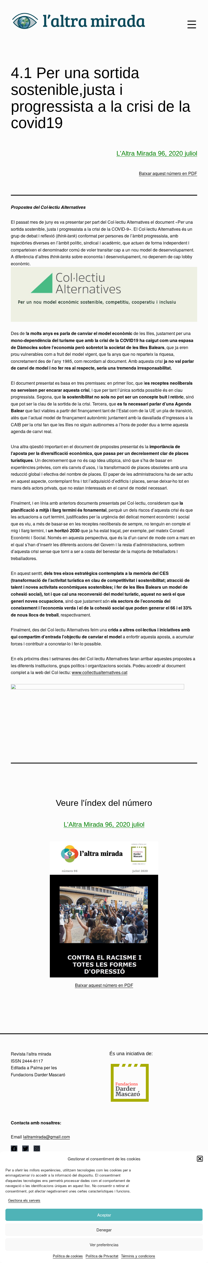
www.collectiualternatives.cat (99, 672)
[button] (200, 1158)
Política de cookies (68, 1255)
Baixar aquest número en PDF (168, 173)
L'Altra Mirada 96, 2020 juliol (156, 153)
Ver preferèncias (104, 1244)
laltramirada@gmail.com (46, 1137)
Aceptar (104, 1215)
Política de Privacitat (102, 1255)
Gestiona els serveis (24, 1200)
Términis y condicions (138, 1255)
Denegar (104, 1229)
